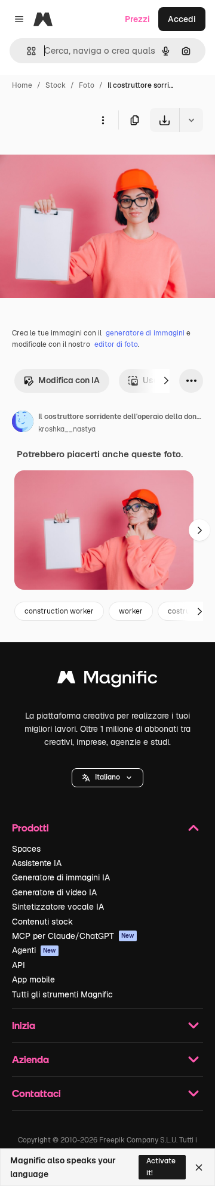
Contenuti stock (42, 921)
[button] (107, 777)
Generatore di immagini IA (61, 877)
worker (131, 611)
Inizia (23, 1025)
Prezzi (137, 19)
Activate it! (161, 1166)
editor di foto (116, 344)
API (18, 965)
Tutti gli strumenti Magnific (62, 994)
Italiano (107, 777)
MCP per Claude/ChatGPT (73, 936)
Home (22, 85)
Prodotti (30, 827)
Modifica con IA (69, 380)
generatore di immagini (145, 333)
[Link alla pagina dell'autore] (22, 423)
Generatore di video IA (54, 892)
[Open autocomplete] (26, 51)
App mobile (33, 979)
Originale (79, 159)
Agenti (34, 950)
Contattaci (36, 1093)
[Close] (199, 1167)
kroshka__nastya (67, 429)
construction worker (59, 611)
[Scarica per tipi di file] (191, 120)
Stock (55, 85)
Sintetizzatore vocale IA (58, 906)
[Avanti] (166, 381)
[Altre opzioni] (103, 120)
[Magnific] (107, 680)
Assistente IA (37, 863)
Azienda (30, 1059)
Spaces (26, 848)
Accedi (182, 19)
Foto (86, 85)
